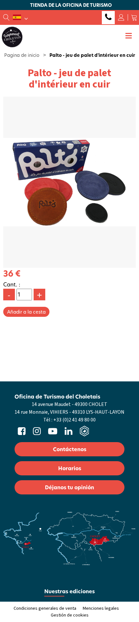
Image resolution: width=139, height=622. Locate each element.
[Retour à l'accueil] (12, 36)
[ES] (20, 17)
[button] (134, 17)
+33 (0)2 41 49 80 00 (108, 17)
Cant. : (11, 284)
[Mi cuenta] (121, 17)
